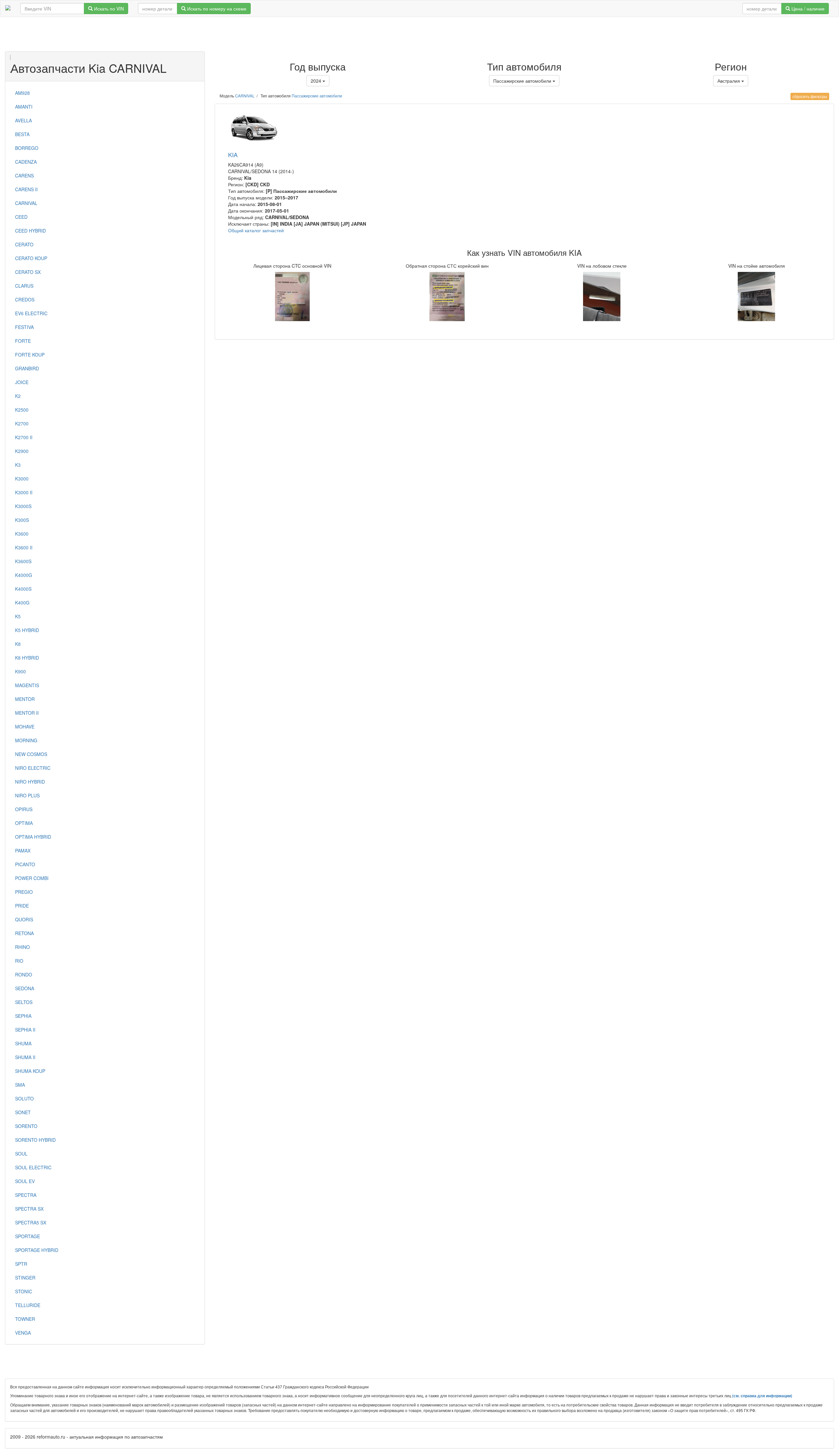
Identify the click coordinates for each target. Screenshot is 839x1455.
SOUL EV (25, 1181)
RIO (19, 960)
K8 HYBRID (27, 657)
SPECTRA (25, 1195)
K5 (18, 616)
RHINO (22, 947)
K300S (22, 520)
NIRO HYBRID (30, 781)
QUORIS (24, 919)
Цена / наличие (807, 8)
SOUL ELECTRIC (33, 1167)
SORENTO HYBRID (35, 1140)
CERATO (24, 244)
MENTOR (25, 699)
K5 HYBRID (27, 630)
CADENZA (26, 161)
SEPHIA (23, 1016)
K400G (22, 602)
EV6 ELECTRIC (31, 313)
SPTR (21, 1263)
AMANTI (23, 106)
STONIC (23, 1291)
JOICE (22, 382)
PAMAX (22, 850)
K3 (18, 464)
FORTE (23, 341)
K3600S (23, 561)
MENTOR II (27, 712)
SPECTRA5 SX (30, 1222)
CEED (21, 217)
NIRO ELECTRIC (32, 768)
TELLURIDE (27, 1305)
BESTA (22, 134)
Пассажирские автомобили (317, 95)
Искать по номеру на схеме (216, 8)
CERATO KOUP (31, 258)
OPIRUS (23, 809)
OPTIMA (24, 823)
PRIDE (22, 905)
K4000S (23, 588)
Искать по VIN (108, 8)
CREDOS (24, 299)
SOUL (21, 1153)
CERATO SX (28, 272)
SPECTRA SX (29, 1208)
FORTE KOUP (30, 354)
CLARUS (24, 285)
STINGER (25, 1277)
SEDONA (24, 988)
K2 (18, 396)
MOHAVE (24, 726)
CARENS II (26, 189)
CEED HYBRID (30, 230)
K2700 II (23, 437)
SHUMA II (25, 1057)
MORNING (26, 740)
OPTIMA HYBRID (33, 836)
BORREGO (26, 148)
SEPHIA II (25, 1029)
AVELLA (23, 120)
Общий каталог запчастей (256, 230)
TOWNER (25, 1319)
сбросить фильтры (809, 96)
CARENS (24, 175)
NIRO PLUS (27, 795)
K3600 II (23, 547)
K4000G (23, 575)
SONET (23, 1112)
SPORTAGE (27, 1236)
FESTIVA (24, 327)
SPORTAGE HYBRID (36, 1250)
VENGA (23, 1332)
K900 (20, 671)
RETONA (24, 933)
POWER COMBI (32, 878)
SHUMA (23, 1043)
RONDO (23, 974)
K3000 (22, 478)
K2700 (22, 423)
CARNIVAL (26, 203)
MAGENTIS (27, 685)
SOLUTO (24, 1098)
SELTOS (23, 1002)
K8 (18, 644)
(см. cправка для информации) (762, 1396)
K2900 (22, 451)
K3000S (23, 506)
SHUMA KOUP (30, 1071)
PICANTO (25, 864)
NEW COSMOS (31, 754)
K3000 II (23, 492)
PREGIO (24, 892)
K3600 (22, 533)
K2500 (22, 409)
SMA (20, 1084)
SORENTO (26, 1126)
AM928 (22, 93)
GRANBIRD (27, 368)
